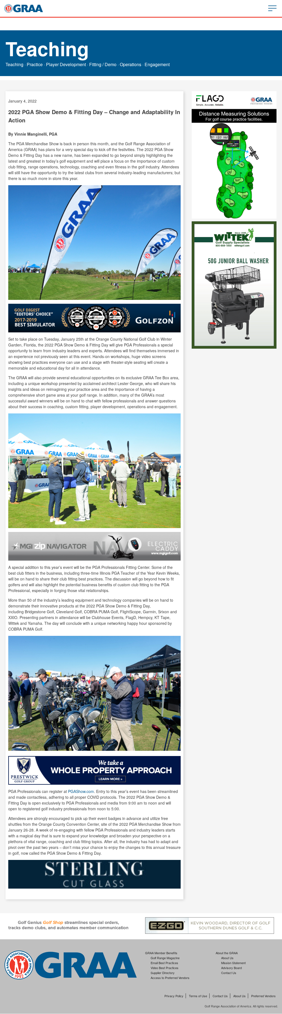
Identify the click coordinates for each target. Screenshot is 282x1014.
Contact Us (228, 972)
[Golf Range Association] (23, 8)
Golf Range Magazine (165, 958)
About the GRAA (227, 953)
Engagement (157, 64)
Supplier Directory (163, 972)
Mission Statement (233, 963)
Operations (130, 64)
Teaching (14, 64)
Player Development (66, 64)
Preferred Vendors (263, 996)
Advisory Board (231, 967)
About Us (227, 958)
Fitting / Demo (102, 64)
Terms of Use (198, 996)
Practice (35, 64)
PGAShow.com (81, 791)
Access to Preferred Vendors (170, 977)
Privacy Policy (173, 996)
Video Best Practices (164, 967)
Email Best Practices (164, 963)
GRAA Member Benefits (161, 953)
